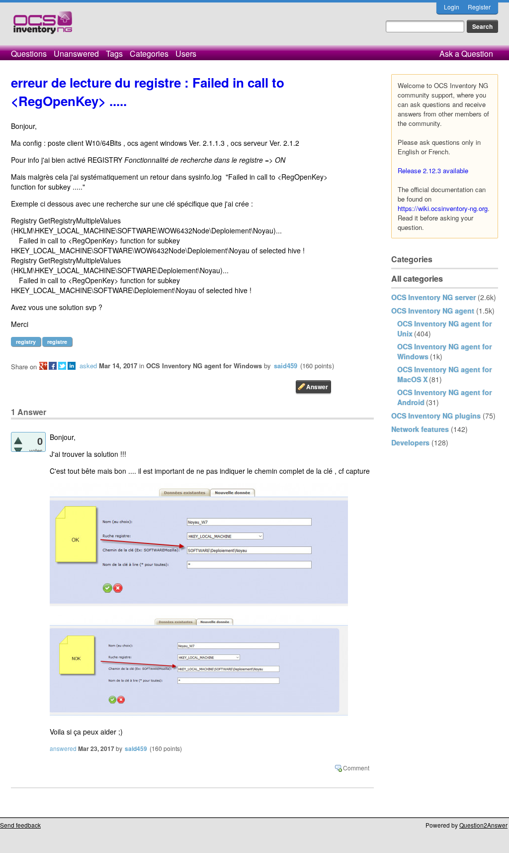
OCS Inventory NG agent (432, 311)
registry (26, 341)
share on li (72, 366)
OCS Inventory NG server (433, 297)
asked (88, 365)
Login (451, 6)
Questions (29, 53)
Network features (420, 429)
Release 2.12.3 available (433, 170)
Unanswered (76, 53)
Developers (410, 442)
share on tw (62, 366)
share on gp (43, 366)
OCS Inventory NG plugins (436, 416)
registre (57, 341)
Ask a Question (466, 53)
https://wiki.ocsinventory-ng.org (443, 208)
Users (185, 53)
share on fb (53, 366)
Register (479, 6)
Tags (114, 53)
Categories (149, 53)
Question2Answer (483, 825)
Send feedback (20, 825)
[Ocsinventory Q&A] (43, 26)
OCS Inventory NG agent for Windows (204, 365)
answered (63, 748)
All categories (417, 278)
